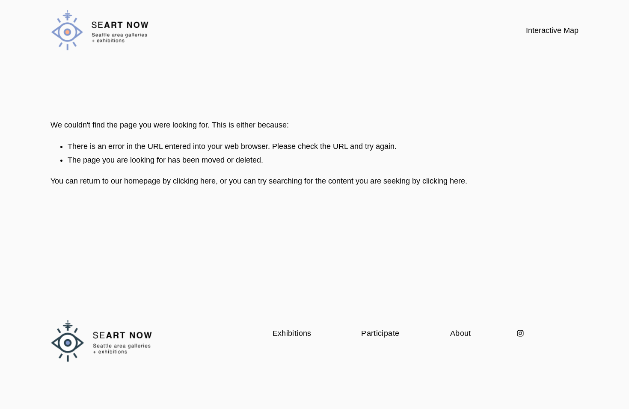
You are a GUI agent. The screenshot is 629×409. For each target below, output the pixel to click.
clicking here (194, 181)
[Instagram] (520, 333)
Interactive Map (552, 30)
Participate (380, 333)
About (460, 333)
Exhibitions (292, 333)
